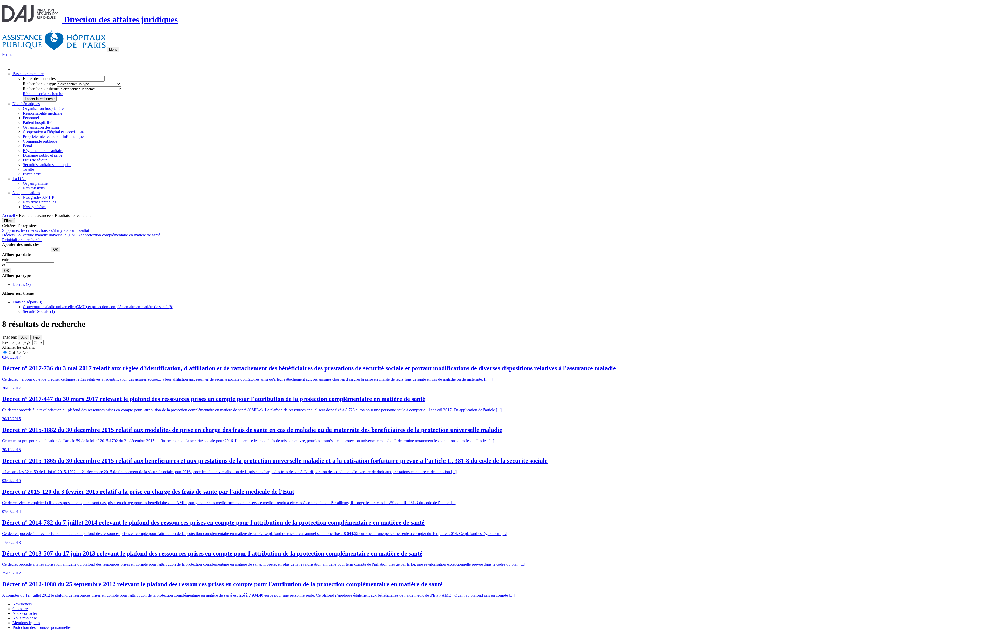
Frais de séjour (35, 160)
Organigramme (35, 183)
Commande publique (40, 141)
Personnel (31, 118)
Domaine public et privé (42, 155)
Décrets (8, 235)
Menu (113, 49)
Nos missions (34, 188)
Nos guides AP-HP (38, 197)
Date (23, 337)
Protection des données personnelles (41, 627)
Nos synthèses (34, 206)
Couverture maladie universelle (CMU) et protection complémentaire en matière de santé (88, 235)
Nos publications (26, 192)
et (4, 265)
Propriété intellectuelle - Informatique (53, 136)
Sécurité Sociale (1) (39, 311)
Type (36, 337)
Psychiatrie (32, 174)
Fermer (8, 54)
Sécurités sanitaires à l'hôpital (47, 164)
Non (25, 352)
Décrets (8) (21, 284)
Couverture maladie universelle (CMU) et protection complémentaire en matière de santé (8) (98, 307)
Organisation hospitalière (43, 108)
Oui (12, 352)
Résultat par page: (16, 342)
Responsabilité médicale (42, 113)
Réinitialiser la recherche (43, 93)
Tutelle (28, 169)
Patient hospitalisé (37, 122)
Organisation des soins (41, 127)
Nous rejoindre (24, 618)
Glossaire (20, 608)
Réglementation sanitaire (43, 150)
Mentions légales (26, 622)
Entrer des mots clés (39, 78)
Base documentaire (28, 73)
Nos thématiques (26, 104)
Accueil (8, 215)
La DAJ (19, 178)
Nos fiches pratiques (39, 202)
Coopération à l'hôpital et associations (53, 132)
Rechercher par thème (41, 89)
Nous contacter (24, 613)
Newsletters (22, 604)
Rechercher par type (39, 84)
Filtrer (8, 221)
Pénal (27, 146)
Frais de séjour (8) (27, 302)
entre (6, 259)
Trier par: (9, 337)
